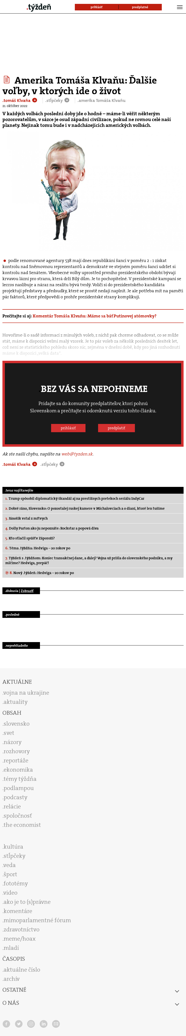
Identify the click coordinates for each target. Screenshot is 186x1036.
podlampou (19, 788)
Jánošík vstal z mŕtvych (26, 518)
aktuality (16, 702)
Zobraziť (27, 591)
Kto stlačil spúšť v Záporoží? (30, 538)
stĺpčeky (14, 856)
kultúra (13, 847)
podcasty (15, 797)
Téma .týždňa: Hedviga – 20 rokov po (37, 548)
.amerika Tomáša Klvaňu (101, 100)
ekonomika (18, 770)
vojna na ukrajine (26, 693)
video (10, 893)
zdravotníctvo (21, 929)
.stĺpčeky (54, 100)
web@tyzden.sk (77, 454)
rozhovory (17, 751)
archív (12, 979)
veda (9, 865)
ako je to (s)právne (27, 902)
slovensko (17, 724)
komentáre (18, 911)
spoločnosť (18, 816)
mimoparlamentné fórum (37, 920)
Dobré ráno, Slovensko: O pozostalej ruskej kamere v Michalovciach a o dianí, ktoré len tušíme (85, 508)
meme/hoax (20, 939)
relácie (12, 806)
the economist (22, 825)
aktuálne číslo (22, 970)
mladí (11, 948)
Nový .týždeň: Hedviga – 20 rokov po (42, 572)
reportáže (16, 760)
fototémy (16, 883)
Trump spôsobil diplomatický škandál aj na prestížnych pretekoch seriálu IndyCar (74, 498)
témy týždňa (20, 779)
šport (10, 874)
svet (9, 733)
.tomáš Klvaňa (16, 100)
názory (13, 742)
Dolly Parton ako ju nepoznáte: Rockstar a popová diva (52, 528)
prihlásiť (68, 427)
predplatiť (116, 427)
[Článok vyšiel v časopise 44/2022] (7, 79)
